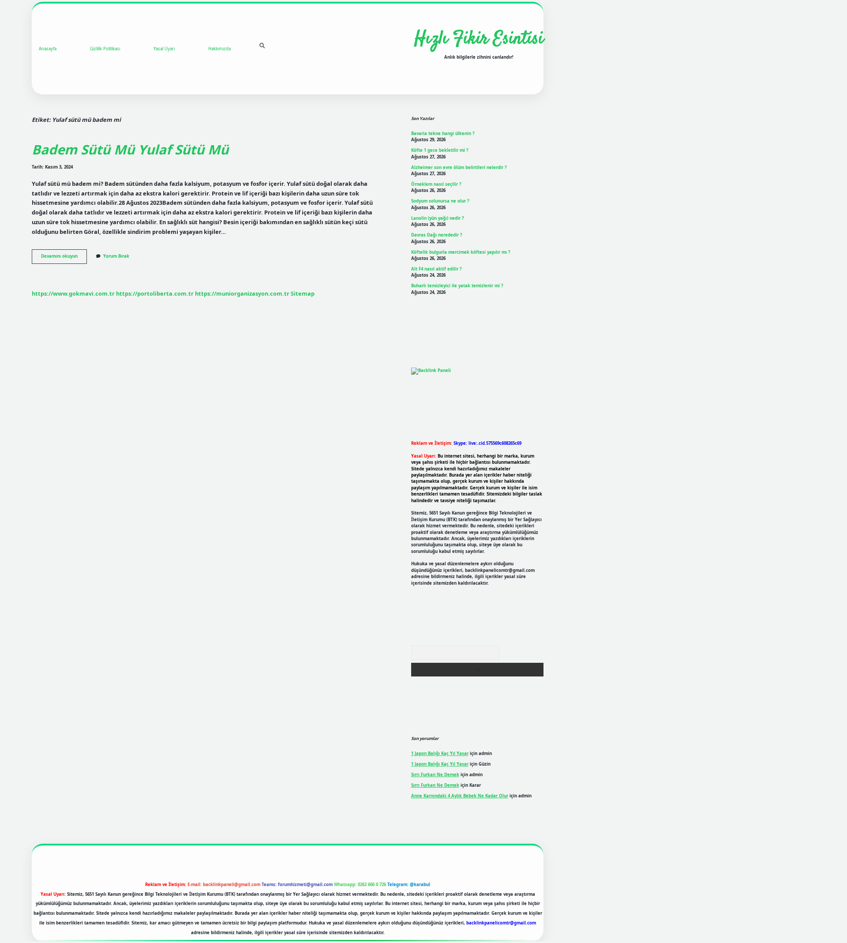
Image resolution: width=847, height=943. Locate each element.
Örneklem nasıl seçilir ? (436, 184)
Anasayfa (47, 49)
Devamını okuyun (64, 258)
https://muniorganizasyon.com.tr (242, 293)
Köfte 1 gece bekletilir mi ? (439, 150)
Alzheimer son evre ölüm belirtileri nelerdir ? (459, 167)
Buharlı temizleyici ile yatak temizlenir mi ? (457, 286)
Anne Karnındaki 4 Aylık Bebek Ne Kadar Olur (459, 796)
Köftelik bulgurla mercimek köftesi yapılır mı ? (460, 252)
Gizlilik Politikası (105, 49)
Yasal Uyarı (164, 49)
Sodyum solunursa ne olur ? (440, 201)
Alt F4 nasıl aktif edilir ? (436, 269)
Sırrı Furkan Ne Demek (435, 775)
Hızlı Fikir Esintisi (478, 39)
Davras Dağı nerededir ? (436, 235)
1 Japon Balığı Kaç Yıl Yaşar (439, 753)
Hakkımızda (219, 49)
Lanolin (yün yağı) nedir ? (437, 218)
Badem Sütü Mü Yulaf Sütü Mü (130, 149)
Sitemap (303, 293)
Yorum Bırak (116, 256)
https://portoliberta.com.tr (155, 293)
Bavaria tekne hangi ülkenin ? (443, 133)
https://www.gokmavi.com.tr (73, 293)
